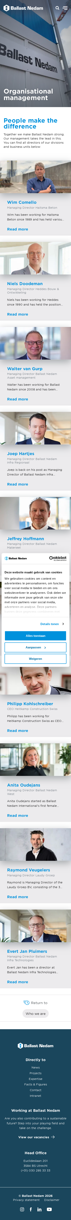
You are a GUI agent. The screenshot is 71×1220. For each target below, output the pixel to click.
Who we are (36, 1013)
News (36, 1067)
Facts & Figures (35, 1084)
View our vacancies (33, 1137)
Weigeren (35, 658)
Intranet (35, 1095)
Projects (35, 1073)
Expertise (35, 1078)
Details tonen (49, 624)
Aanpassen (33, 647)
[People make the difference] (21, 8)
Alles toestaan (35, 635)
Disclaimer (51, 1200)
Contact (35, 1090)
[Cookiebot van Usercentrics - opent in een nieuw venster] (50, 558)
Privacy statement (26, 1200)
